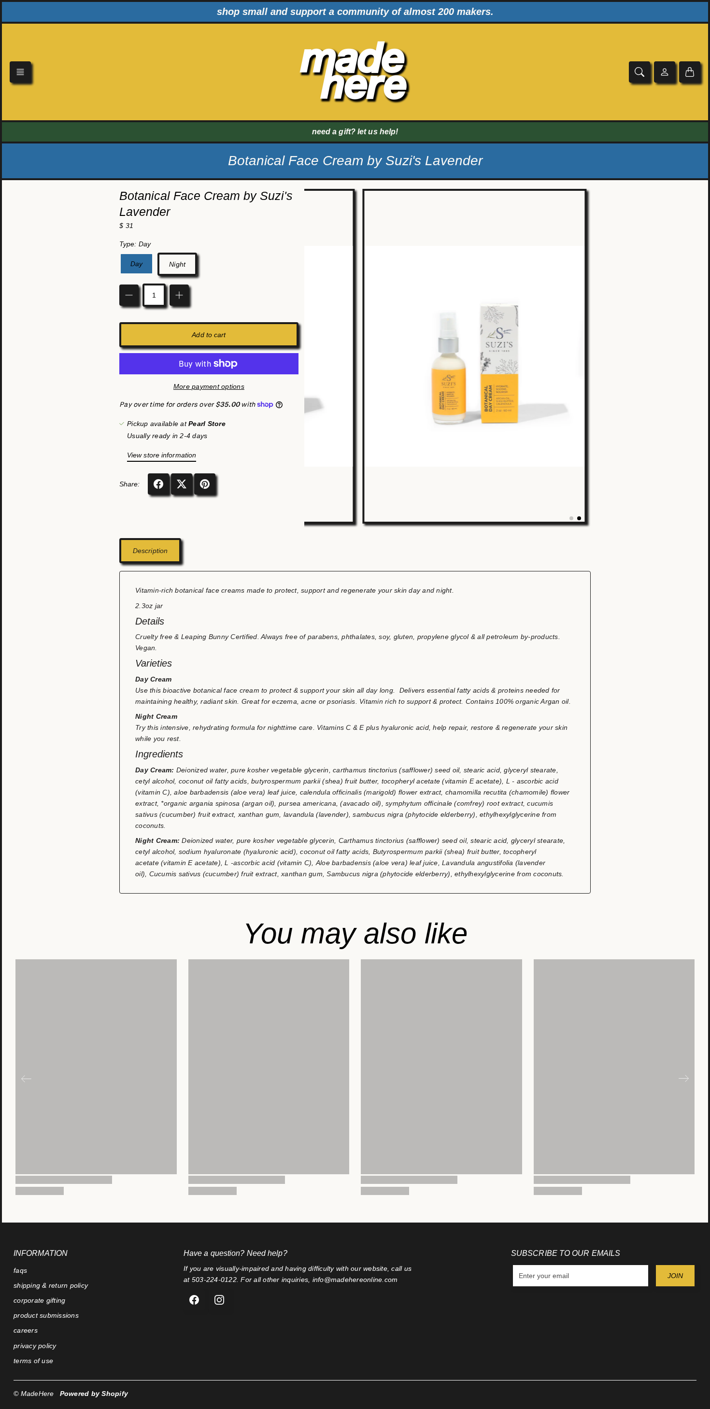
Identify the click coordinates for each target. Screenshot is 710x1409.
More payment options (208, 386)
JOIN (675, 1276)
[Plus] (179, 295)
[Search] (639, 72)
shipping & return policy (51, 1285)
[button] (20, 72)
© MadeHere (34, 1393)
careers (26, 1330)
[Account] (664, 72)
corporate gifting (39, 1300)
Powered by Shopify (94, 1393)
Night (177, 264)
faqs (20, 1270)
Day (136, 264)
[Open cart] (689, 72)
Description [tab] (150, 551)
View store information (161, 455)
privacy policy (35, 1346)
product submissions (46, 1315)
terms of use (33, 1361)
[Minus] (129, 295)
